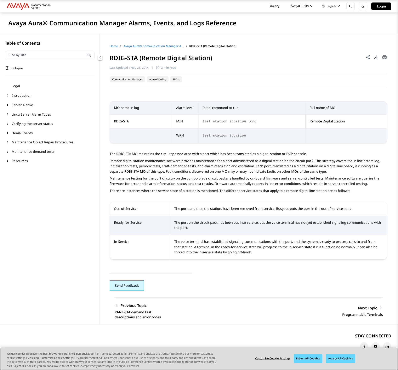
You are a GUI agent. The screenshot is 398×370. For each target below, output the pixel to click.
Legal (16, 86)
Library (273, 6)
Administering (157, 79)
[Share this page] (367, 57)
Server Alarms (23, 105)
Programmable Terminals (362, 314)
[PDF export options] (376, 57)
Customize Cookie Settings (272, 358)
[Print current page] (384, 57)
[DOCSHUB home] (30, 6)
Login (381, 6)
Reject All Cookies (308, 358)
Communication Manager (127, 79)
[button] (127, 285)
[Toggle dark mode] (363, 6)
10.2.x (176, 79)
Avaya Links (300, 6)
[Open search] (350, 6)
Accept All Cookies (340, 358)
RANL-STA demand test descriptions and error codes (138, 314)
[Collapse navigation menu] (100, 57)
